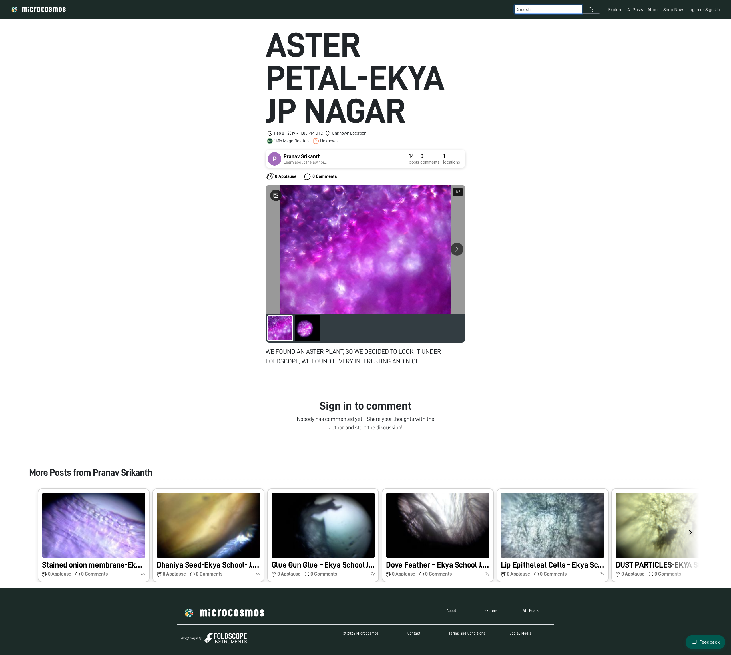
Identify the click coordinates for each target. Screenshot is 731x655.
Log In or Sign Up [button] (704, 9)
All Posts (635, 9)
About (653, 9)
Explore (615, 9)
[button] (94, 535)
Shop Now (673, 9)
